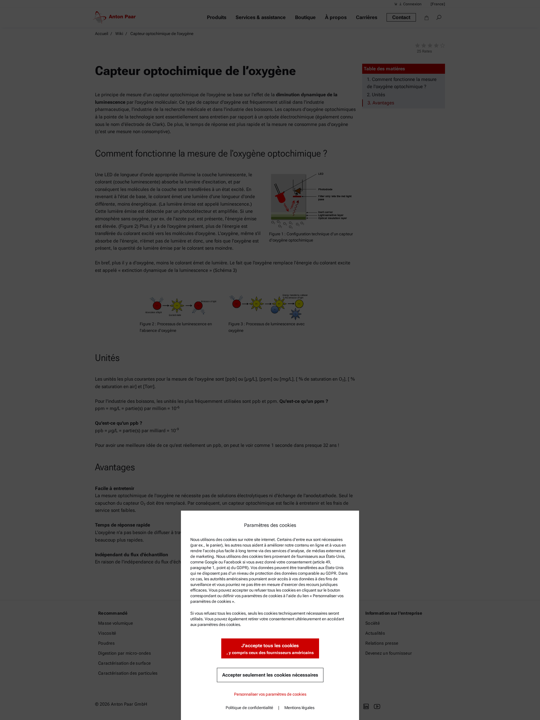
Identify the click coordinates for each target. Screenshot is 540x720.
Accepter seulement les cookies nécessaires (270, 675)
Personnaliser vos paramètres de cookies (270, 694)
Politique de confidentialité (249, 707)
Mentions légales (299, 707)
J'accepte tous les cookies (270, 649)
